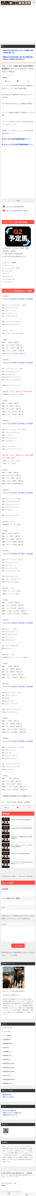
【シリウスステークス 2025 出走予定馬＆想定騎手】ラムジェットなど (22, 862)
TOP (13, 1173)
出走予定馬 (27, 802)
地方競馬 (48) (7, 1039)
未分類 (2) (6, 1047)
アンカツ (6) (6, 1031)
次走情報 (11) (7, 1051)
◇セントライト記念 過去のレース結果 (16, 210)
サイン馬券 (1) (7, 1035)
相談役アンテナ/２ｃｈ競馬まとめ (12, 1112)
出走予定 (20, 802)
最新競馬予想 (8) (8, 1043)
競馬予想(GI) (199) (8, 1063)
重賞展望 (5, 77)
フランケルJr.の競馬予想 (9, 1110)
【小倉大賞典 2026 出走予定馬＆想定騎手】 (22, 828)
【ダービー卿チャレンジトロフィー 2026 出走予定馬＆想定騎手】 (22, 846)
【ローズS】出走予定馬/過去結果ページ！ (16, 139)
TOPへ (27, 1194)
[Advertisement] (18, 24)
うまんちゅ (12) (7, 1027)
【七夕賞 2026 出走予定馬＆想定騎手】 (20, 853)
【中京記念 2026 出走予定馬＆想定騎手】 (21, 819)
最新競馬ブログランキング (10, 1114)
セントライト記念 (11, 802)
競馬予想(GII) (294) (8, 1067)
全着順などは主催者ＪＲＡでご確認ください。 (18, 795)
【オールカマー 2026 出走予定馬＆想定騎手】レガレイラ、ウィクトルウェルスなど (27, 876)
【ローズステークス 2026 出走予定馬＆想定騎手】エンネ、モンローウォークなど (10, 876)
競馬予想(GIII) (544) (8, 1071)
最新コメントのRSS (8, 1096)
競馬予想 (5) (6, 1059)
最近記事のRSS (7, 1094)
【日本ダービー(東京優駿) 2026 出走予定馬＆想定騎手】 (21, 837)
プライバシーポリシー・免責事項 (8, 1184)
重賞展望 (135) (7, 1083)
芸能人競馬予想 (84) (9, 1079)
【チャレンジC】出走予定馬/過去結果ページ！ (18, 144)
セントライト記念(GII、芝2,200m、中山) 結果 (18, 299)
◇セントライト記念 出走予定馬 (15, 206)
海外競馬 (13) (7, 1055)
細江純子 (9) (6, 1075)
